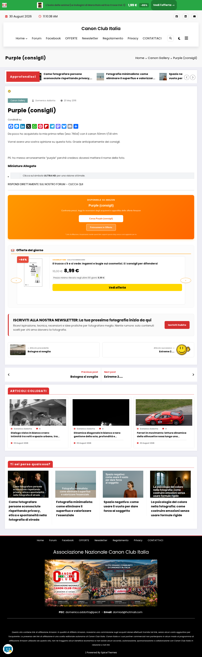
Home (20, 38)
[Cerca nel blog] (8, 649)
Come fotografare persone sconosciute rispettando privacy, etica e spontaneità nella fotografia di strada (28, 511)
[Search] (170, 38)
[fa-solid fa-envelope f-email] (194, 16)
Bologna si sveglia (84, 377)
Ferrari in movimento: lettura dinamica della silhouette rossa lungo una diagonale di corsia (161, 434)
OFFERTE (71, 38)
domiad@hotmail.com (127, 612)
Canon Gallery (17, 100)
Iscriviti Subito (177, 325)
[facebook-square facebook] (177, 16)
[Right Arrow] (192, 77)
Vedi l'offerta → (164, 5)
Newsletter (90, 38)
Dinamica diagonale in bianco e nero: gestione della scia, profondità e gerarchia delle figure (97, 434)
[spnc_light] (179, 38)
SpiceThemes (109, 652)
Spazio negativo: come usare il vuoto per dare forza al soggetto (161, 76)
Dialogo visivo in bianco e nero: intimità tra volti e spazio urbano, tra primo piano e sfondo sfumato (34, 434)
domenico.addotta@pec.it (83, 612)
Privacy (133, 38)
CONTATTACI (152, 38)
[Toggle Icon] (186, 38)
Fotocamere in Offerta (101, 227)
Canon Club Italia (101, 28)
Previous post (89, 372)
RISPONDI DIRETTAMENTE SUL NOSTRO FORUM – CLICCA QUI (45, 184)
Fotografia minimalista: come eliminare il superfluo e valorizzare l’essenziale (99, 76)
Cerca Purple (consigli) (101, 218)
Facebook (53, 38)
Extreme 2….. (113, 377)
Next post (110, 372)
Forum (36, 38)
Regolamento (113, 38)
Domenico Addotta (45, 100)
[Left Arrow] (186, 77)
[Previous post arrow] (9, 374)
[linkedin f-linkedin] (186, 16)
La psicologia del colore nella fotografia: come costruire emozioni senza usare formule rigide (170, 508)
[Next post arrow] (193, 374)
